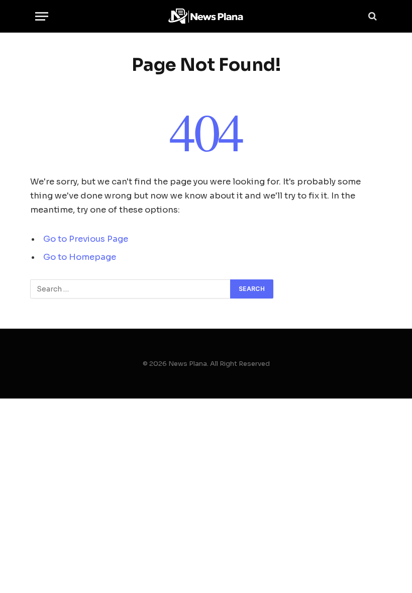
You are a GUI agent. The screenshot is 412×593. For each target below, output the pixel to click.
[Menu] (41, 16)
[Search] (371, 16)
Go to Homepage (79, 257)
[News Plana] (206, 16)
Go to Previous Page (85, 239)
